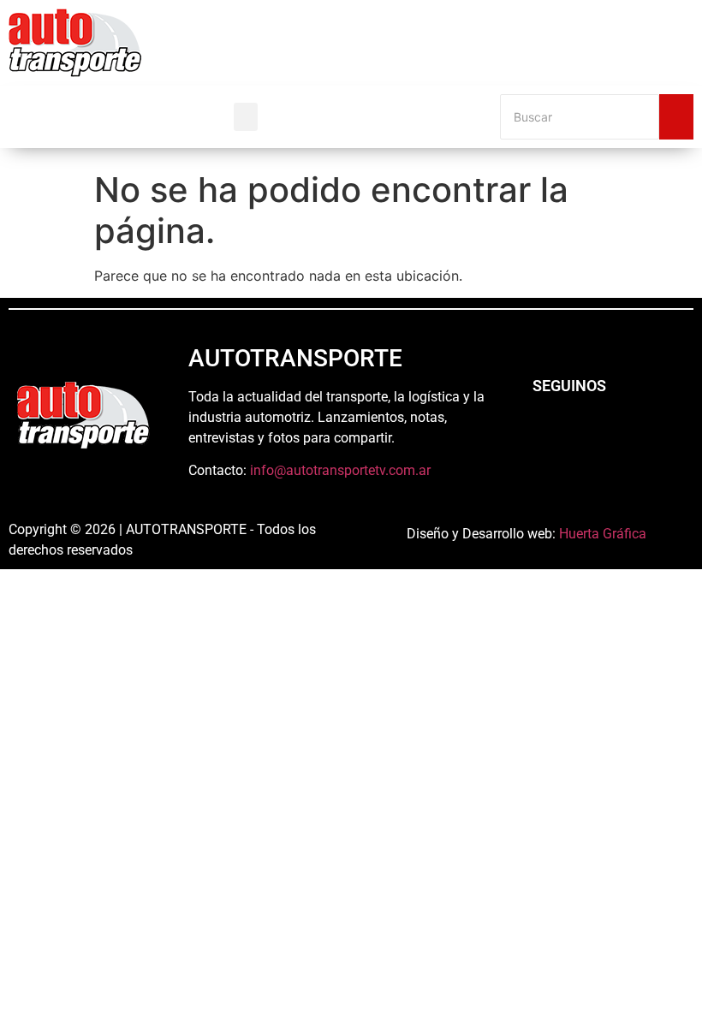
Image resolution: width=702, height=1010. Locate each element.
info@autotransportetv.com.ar (340, 470)
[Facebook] (543, 432)
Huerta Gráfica (602, 534)
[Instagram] (590, 432)
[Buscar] (676, 117)
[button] (246, 117)
